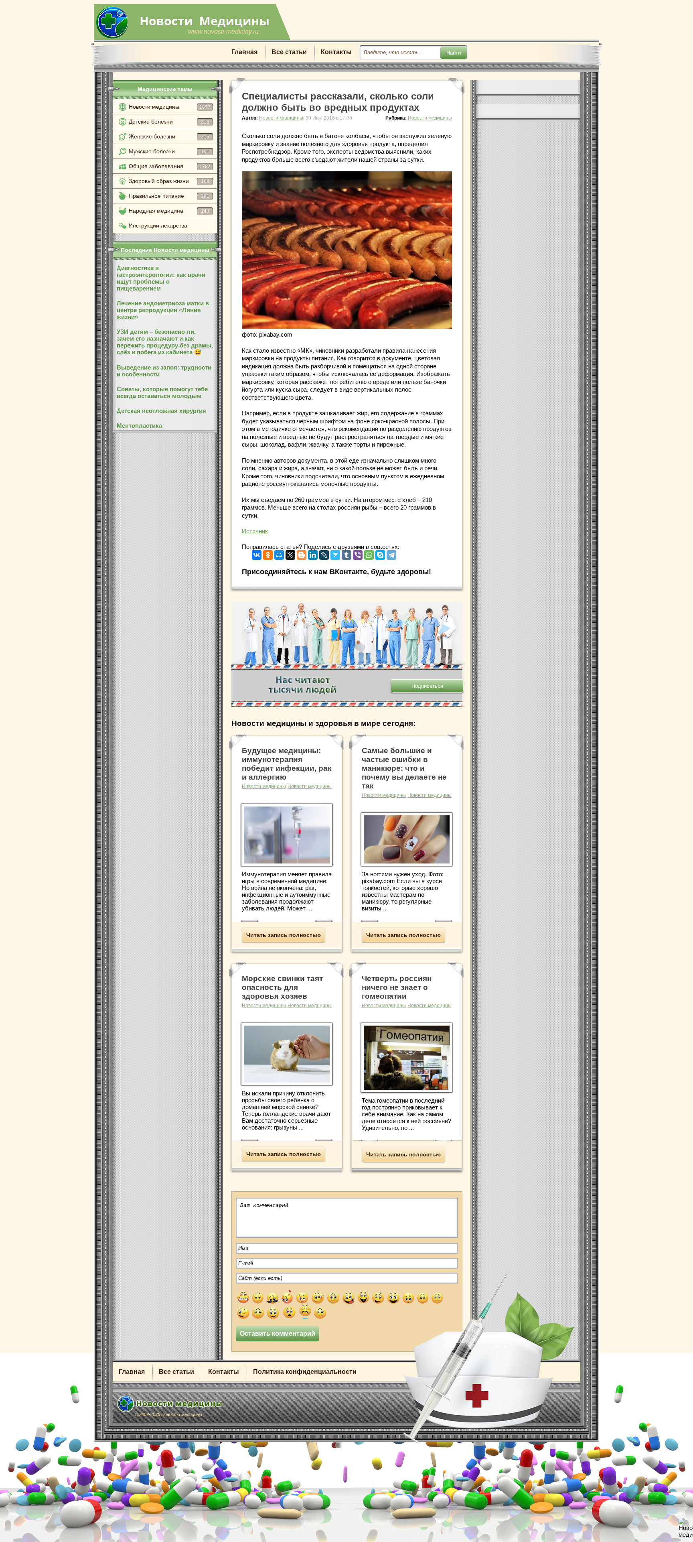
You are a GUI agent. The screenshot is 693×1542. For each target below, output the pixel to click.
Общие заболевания (170, 166)
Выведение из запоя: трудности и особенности (164, 371)
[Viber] (358, 553)
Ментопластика (139, 425)
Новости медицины (170, 107)
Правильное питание (169, 196)
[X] (290, 553)
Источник (255, 531)
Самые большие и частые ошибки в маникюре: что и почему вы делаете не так (404, 768)
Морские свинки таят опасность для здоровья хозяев (282, 987)
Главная (244, 52)
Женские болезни (169, 136)
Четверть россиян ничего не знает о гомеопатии (397, 987)
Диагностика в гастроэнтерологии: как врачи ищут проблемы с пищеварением (161, 278)
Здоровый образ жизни (169, 181)
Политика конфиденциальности (305, 1371)
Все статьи (289, 52)
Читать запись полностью (283, 935)
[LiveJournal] (324, 553)
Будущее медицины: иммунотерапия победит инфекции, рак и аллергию (287, 763)
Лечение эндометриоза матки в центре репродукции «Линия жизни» (163, 310)
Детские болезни (169, 121)
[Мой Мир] (279, 553)
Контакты (336, 52)
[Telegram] (391, 553)
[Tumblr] (346, 553)
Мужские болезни (169, 151)
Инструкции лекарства (158, 225)
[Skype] (380, 553)
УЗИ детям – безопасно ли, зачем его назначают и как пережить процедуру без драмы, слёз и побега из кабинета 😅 (165, 342)
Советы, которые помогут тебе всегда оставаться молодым (162, 392)
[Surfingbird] (335, 553)
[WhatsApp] (369, 553)
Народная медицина (169, 210)
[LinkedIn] (313, 553)
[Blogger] (301, 553)
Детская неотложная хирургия (161, 410)
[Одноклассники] (268, 553)
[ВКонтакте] (256, 553)
